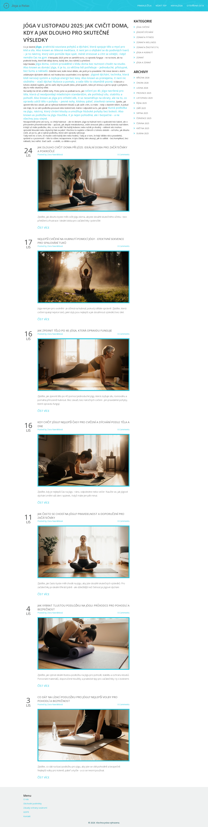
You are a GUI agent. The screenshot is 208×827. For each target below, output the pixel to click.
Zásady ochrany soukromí (35, 807)
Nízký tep (161, 5)
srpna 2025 (142, 113)
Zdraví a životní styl (147, 47)
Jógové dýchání (144, 32)
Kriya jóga (177, 5)
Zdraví (139, 57)
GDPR (26, 812)
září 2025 (141, 108)
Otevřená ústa (195, 5)
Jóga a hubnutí (144, 52)
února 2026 (142, 82)
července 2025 (143, 118)
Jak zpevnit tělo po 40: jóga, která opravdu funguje (74, 330)
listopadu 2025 (144, 98)
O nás (26, 799)
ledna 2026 (142, 88)
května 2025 (142, 128)
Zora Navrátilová (55, 154)
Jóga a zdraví (143, 62)
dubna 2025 (142, 133)
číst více (43, 227)
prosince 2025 (143, 93)
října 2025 (141, 103)
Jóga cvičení (142, 27)
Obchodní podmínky (32, 803)
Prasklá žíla (144, 5)
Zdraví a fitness (145, 37)
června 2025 (142, 123)
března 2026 (142, 77)
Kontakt (27, 816)
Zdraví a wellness (146, 42)
